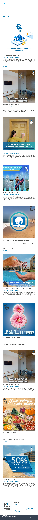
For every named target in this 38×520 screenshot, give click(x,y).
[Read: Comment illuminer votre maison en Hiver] (19, 86)
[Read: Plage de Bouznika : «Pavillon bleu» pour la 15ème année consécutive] (19, 221)
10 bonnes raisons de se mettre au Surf (10, 192)
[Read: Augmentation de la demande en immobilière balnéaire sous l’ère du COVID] (19, 270)
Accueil (15, 504)
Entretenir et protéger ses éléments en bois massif (13, 152)
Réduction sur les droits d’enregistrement (11, 479)
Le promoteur (16, 505)
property (11, 57)
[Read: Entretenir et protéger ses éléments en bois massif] (19, 133)
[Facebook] (26, 517)
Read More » (5, 66)
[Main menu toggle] (36, 5)
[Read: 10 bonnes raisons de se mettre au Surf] (16, 177)
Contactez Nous (17, 511)
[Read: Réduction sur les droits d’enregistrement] (19, 461)
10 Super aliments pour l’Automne (9, 432)
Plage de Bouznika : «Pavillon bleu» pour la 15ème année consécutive (16, 240)
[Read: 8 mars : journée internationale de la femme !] (19, 319)
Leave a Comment (6, 57)
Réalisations (16, 509)
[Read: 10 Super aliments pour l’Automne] (19, 414)
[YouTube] (29, 517)
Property (15, 57)
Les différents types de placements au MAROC (12, 56)
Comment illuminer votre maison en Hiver (11, 104)
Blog (15, 510)
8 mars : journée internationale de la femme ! (12, 337)
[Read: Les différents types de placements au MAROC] (19, 37)
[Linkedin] (30, 517)
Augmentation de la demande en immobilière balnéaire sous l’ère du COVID (17, 288)
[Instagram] (27, 517)
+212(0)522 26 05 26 (30, 504)
